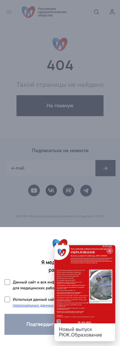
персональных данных (33, 305)
